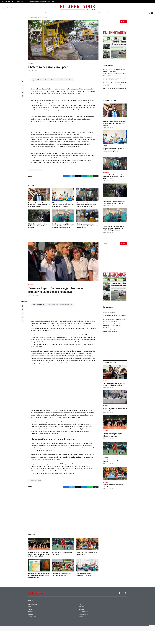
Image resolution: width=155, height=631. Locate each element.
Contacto (121, 13)
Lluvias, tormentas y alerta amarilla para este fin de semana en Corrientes (87, 225)
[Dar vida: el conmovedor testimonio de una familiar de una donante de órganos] (39, 194)
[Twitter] (22, 84)
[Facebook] (22, 81)
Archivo (114, 13)
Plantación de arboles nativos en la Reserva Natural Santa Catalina (33, 1)
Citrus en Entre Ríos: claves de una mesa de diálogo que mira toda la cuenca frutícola (86, 204)
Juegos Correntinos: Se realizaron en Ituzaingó (84, 574)
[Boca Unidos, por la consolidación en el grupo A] (87, 544)
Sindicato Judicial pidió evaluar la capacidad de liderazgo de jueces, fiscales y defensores (114, 84)
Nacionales (53, 13)
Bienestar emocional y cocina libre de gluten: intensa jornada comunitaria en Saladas (62, 204)
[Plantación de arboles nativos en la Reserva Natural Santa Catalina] (39, 215)
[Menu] (152, 13)
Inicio (32, 13)
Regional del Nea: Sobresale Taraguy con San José (61, 574)
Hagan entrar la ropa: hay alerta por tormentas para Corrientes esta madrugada (38, 575)
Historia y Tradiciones (96, 13)
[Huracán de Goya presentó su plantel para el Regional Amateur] (115, 397)
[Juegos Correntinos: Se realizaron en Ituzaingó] (87, 565)
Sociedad (61, 13)
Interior (69, 13)
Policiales (76, 13)
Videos (38, 13)
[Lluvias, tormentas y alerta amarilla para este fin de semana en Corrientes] (87, 215)
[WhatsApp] (22, 96)
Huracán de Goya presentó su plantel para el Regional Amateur (115, 409)
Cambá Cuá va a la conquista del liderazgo (62, 553)
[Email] (22, 88)
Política (45, 13)
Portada (30, 17)
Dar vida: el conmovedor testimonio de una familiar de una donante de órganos (39, 204)
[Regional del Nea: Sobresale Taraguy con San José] (63, 565)
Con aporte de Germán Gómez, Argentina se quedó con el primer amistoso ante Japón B (39, 554)
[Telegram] (22, 92)
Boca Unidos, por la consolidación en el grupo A (87, 553)
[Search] (149, 13)
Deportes (84, 13)
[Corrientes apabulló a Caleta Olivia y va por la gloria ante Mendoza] (115, 372)
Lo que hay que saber (35, 169)
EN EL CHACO (108, 65)
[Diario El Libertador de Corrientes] (77, 7)
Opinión (107, 13)
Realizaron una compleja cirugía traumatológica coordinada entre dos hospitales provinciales (63, 225)
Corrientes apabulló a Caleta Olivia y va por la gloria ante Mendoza (114, 384)
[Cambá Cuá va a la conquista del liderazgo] (63, 544)
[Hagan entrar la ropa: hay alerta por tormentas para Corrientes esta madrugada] (39, 565)
